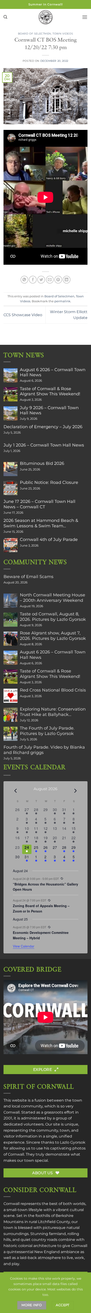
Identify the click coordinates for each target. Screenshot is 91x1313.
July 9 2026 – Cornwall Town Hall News (49, 410)
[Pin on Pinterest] (58, 280)
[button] (5, 17)
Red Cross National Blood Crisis (53, 690)
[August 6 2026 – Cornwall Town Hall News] (11, 375)
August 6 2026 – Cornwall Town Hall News (52, 372)
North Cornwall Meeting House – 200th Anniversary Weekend (52, 597)
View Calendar (23, 946)
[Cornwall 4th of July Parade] (11, 545)
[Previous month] (15, 790)
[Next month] (75, 790)
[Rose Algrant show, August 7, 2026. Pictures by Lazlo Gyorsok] (11, 639)
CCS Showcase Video (23, 315)
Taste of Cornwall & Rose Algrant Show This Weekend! (50, 391)
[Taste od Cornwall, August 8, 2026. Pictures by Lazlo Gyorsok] (11, 620)
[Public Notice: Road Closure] (11, 488)
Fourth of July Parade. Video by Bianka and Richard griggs (44, 750)
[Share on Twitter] (41, 280)
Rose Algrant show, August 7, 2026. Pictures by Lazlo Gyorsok (53, 635)
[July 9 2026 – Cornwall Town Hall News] (11, 413)
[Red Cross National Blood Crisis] (11, 696)
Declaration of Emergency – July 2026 (43, 426)
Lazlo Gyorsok (72, 1142)
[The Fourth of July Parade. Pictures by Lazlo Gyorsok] (11, 734)
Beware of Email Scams (28, 576)
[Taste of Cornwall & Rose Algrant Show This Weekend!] (11, 394)
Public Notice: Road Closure (49, 482)
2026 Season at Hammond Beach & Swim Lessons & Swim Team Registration (41, 523)
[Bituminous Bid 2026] (11, 469)
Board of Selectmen (34, 33)
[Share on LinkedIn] (66, 280)
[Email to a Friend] (50, 280)
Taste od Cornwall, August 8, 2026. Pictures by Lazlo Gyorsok (53, 616)
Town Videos (62, 33)
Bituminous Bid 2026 (42, 463)
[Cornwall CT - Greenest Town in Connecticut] (45, 17)
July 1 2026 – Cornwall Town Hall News (44, 445)
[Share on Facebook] (33, 280)
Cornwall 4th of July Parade (49, 539)
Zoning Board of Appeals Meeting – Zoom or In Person (41, 908)
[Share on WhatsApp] (24, 280)
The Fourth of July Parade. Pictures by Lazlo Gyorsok (47, 731)
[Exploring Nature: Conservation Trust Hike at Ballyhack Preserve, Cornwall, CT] (11, 715)
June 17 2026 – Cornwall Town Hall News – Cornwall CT (39, 504)
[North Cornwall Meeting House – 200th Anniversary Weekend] (11, 601)
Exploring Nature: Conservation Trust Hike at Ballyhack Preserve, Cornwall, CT (53, 712)
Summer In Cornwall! (45, 4)
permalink (62, 301)
